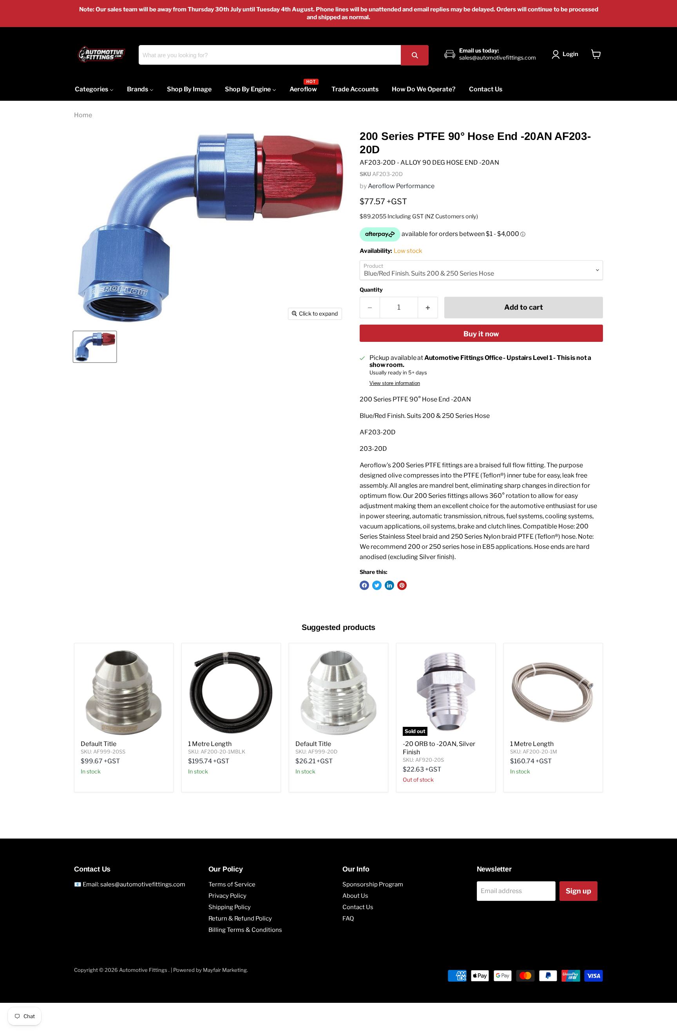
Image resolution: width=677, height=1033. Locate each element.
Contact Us (357, 907)
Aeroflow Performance (401, 186)
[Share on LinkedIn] (389, 585)
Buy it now (481, 334)
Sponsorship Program (372, 884)
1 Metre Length (210, 744)
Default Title (98, 744)
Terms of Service (231, 884)
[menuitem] (94, 89)
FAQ (348, 918)
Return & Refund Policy (240, 918)
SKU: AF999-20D (316, 751)
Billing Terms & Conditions (245, 929)
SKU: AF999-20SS (103, 751)
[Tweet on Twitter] (377, 585)
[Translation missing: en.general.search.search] (414, 55)
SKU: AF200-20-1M (533, 751)
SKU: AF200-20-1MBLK (216, 751)
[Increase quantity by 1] (428, 307)
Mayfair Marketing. (225, 970)
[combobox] (283, 55)
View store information (394, 383)
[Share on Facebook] (364, 585)
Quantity (371, 290)
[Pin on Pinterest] (402, 585)
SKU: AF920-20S (423, 760)
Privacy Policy (227, 895)
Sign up (578, 891)
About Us (355, 895)
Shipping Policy (229, 907)
